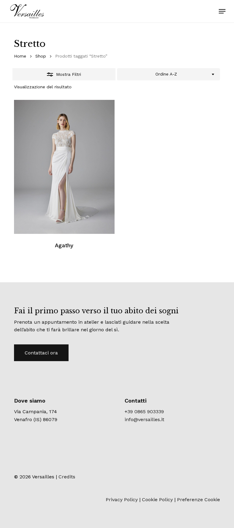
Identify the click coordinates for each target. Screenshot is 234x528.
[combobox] (168, 74)
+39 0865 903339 (144, 411)
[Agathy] (64, 167)
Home (20, 56)
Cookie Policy (157, 499)
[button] (222, 11)
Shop (40, 56)
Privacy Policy (122, 499)
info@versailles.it (144, 419)
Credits (66, 477)
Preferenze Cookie (198, 499)
